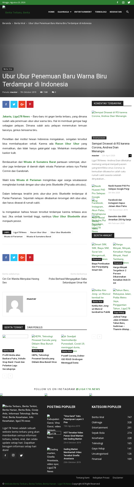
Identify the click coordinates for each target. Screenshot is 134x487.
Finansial (97, 259)
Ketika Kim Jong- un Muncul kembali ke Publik (101, 308)
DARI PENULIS (35, 327)
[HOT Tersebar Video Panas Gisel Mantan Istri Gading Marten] (54, 436)
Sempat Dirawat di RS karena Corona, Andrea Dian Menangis (110, 147)
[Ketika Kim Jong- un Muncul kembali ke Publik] (101, 295)
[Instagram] (123, 2)
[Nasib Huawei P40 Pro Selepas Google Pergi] (99, 193)
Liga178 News (20, 232)
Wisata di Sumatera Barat (39, 236)
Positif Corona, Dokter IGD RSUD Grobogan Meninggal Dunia (72, 359)
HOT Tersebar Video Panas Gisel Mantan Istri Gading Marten (73, 435)
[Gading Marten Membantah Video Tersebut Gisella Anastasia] (54, 460)
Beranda (6, 23)
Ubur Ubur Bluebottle (61, 232)
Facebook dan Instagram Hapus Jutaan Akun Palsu (117, 203)
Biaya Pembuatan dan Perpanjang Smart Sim (101, 266)
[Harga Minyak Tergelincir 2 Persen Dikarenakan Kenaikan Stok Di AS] (122, 254)
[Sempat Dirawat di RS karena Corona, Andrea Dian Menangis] (112, 125)
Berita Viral (19, 23)
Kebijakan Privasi (101, 477)
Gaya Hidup (119, 312)
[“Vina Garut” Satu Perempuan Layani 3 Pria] (54, 427)
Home (51, 11)
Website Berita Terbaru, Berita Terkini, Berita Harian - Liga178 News (38, 483)
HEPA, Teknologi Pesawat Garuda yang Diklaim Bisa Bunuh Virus (44, 358)
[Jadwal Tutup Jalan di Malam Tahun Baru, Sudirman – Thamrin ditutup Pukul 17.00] (122, 301)
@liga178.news (88, 389)
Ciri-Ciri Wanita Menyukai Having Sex (20, 280)
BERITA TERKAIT (14, 327)
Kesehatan (116, 11)
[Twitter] (129, 2)
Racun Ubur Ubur (38, 232)
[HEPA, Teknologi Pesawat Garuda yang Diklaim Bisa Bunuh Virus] (44, 343)
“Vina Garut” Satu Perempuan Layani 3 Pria (74, 419)
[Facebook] (117, 2)
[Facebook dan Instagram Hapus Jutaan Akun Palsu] (99, 214)
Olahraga (63, 11)
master (13, 92)
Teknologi (101, 11)
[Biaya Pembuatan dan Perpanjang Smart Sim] (101, 252)
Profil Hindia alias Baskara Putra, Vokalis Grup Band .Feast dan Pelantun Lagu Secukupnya (13, 362)
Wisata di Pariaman (13, 236)
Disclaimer (118, 477)
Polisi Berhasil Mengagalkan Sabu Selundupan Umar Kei (68, 280)
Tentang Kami (83, 477)
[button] (127, 12)
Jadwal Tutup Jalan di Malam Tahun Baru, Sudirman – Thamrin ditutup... (122, 323)
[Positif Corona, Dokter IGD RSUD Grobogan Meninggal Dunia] (74, 344)
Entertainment (83, 11)
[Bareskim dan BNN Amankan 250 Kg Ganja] (99, 224)
